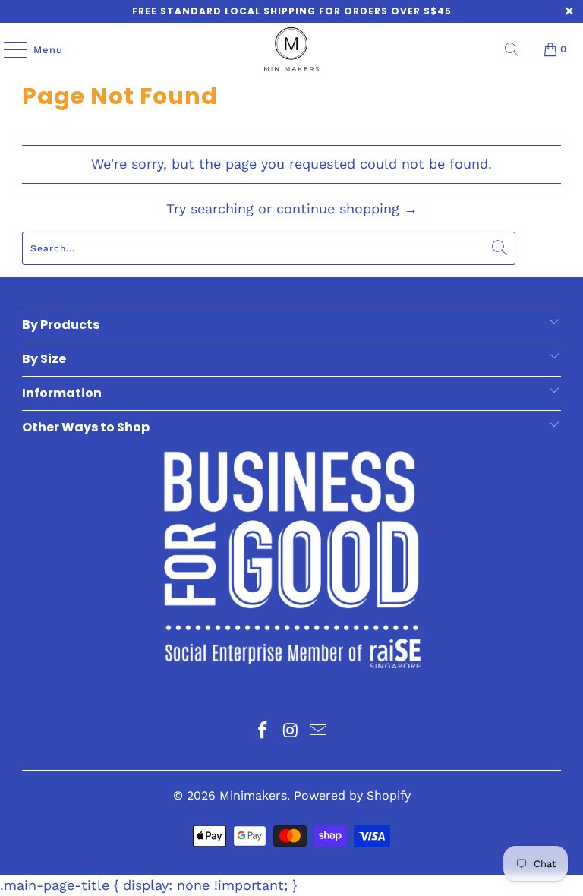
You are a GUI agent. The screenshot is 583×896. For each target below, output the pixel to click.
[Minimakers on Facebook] (262, 732)
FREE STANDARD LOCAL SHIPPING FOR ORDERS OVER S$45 (292, 11)
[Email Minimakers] (318, 732)
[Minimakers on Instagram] (290, 732)
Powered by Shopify (352, 795)
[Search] (511, 49)
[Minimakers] (291, 49)
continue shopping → (347, 208)
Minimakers (253, 795)
